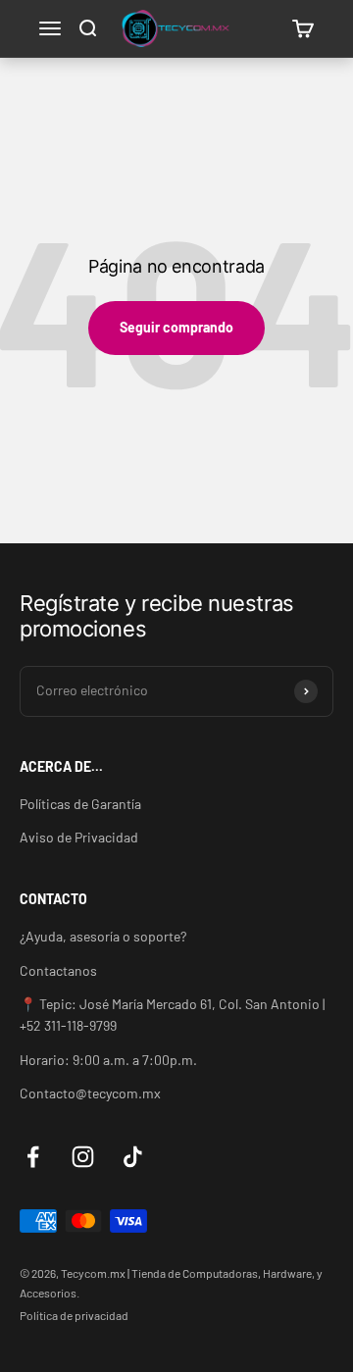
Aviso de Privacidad (79, 837)
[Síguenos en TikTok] (133, 1156)
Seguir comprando (176, 327)
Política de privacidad (74, 1315)
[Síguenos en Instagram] (83, 1156)
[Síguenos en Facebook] (33, 1156)
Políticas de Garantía (80, 803)
